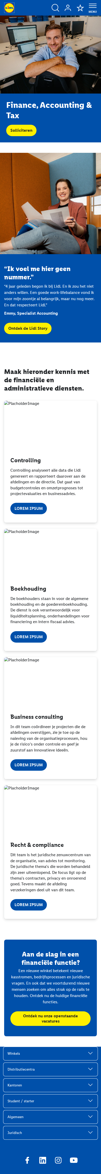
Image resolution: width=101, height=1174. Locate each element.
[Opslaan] (80, 8)
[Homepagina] (9, 8)
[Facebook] (27, 1161)
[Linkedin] (43, 1161)
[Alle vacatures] (55, 8)
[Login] (68, 8)
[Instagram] (58, 1161)
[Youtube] (74, 1161)
